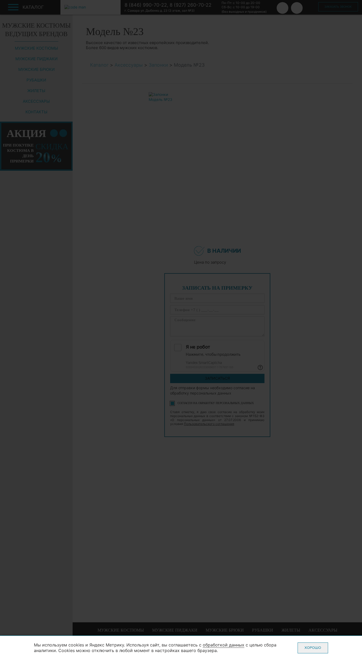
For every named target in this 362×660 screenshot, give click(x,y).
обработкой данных (223, 645)
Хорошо (312, 647)
